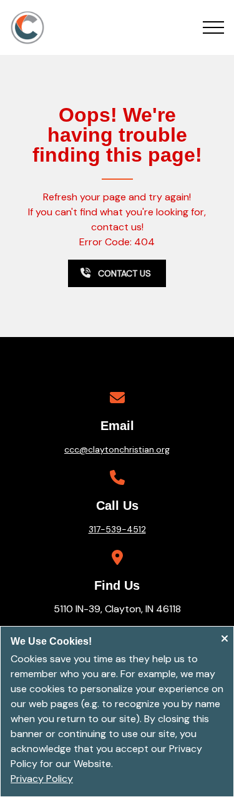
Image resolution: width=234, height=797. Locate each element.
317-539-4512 (117, 529)
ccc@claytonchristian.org (117, 449)
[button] (213, 27)
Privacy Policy (42, 778)
